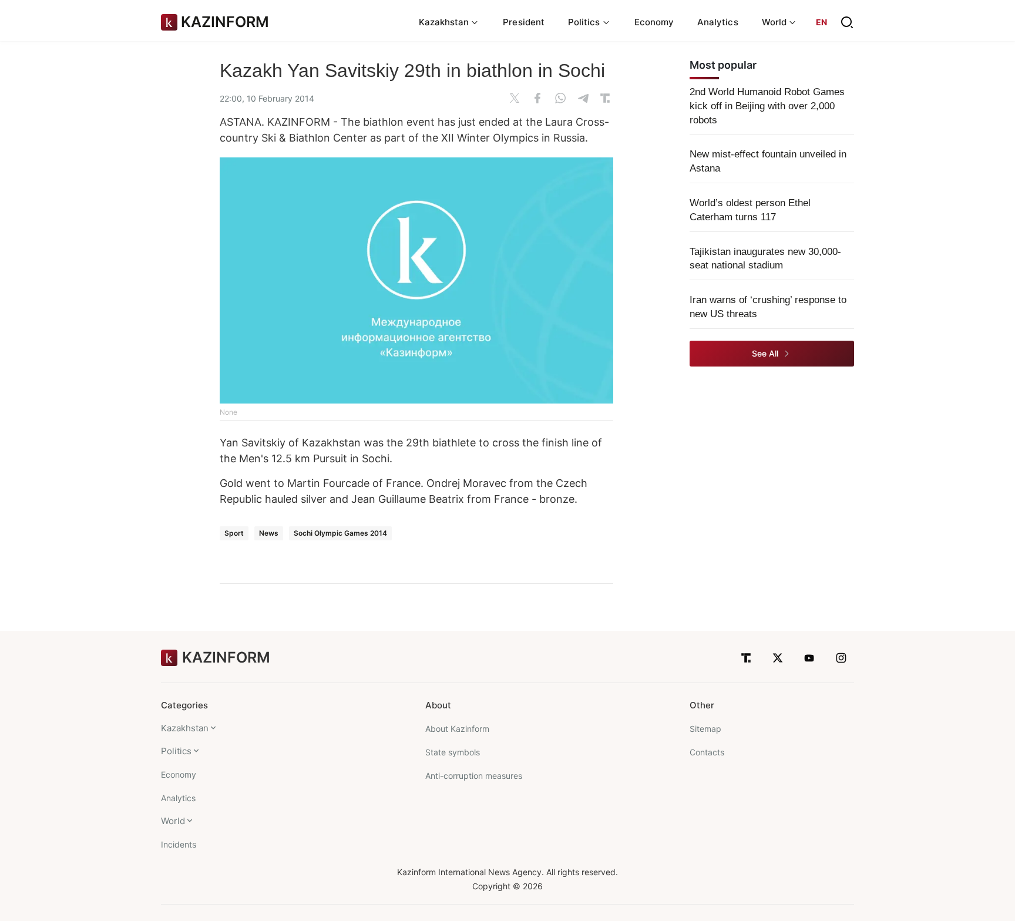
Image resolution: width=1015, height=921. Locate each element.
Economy (654, 22)
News (268, 533)
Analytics (717, 22)
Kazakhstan (185, 728)
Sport (234, 533)
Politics (176, 751)
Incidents (178, 844)
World (173, 820)
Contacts (707, 752)
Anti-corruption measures (473, 776)
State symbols (452, 752)
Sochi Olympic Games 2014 (340, 533)
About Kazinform (457, 729)
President (524, 22)
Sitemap (705, 729)
